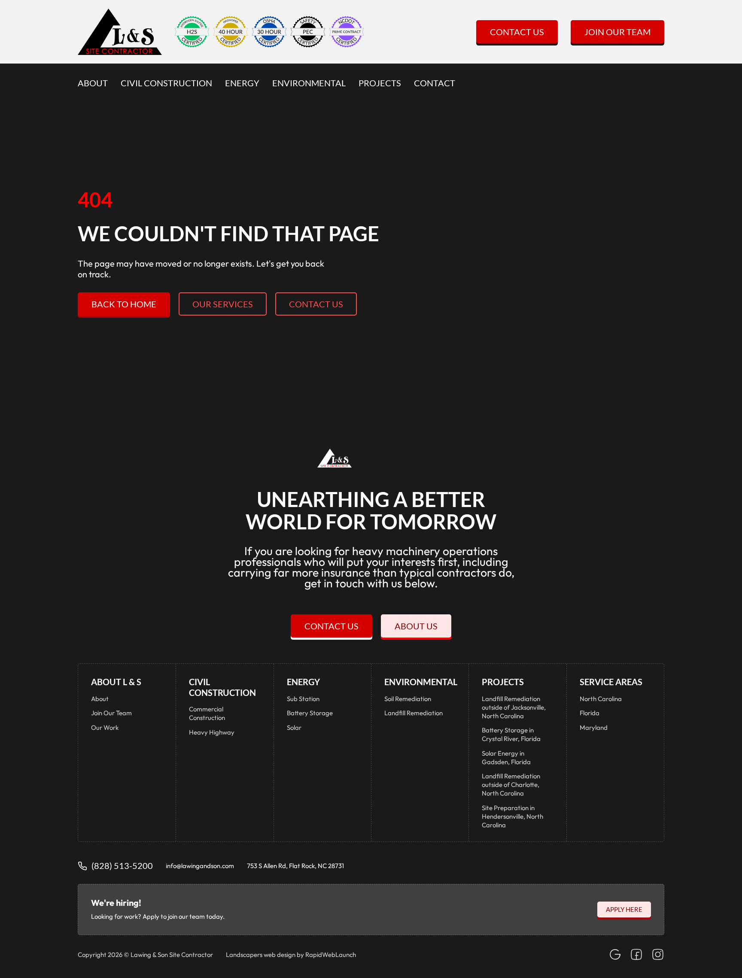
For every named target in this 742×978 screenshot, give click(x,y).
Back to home (123, 304)
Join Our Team (617, 32)
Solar (294, 727)
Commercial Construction (207, 713)
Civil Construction (166, 83)
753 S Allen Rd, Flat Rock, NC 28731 (295, 866)
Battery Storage (310, 713)
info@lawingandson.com (200, 866)
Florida (589, 713)
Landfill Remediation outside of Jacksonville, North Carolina (514, 707)
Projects (380, 83)
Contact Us (517, 32)
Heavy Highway (211, 732)
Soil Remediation (407, 699)
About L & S (116, 682)
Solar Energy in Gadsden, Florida (506, 757)
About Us (416, 626)
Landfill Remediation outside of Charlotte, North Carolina (511, 784)
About (93, 83)
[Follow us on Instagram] (657, 954)
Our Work (105, 727)
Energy (242, 83)
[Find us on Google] (614, 954)
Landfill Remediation (413, 713)
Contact (434, 83)
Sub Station (303, 699)
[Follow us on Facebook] (636, 954)
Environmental (309, 83)
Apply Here (624, 909)
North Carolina (601, 699)
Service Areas (611, 682)
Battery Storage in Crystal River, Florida (511, 734)
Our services (222, 304)
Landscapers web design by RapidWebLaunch (291, 955)
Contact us (316, 304)
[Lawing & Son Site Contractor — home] (120, 32)
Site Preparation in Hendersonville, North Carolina (512, 816)
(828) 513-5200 (122, 865)
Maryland (594, 727)
